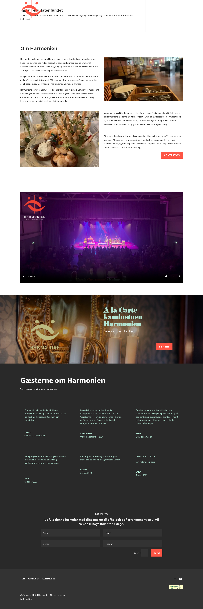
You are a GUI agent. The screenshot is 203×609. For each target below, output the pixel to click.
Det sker (107, 8)
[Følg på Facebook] (175, 579)
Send (157, 553)
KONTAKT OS (172, 155)
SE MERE (164, 346)
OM (23, 578)
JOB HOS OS (34, 578)
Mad (136, 8)
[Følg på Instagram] (180, 579)
